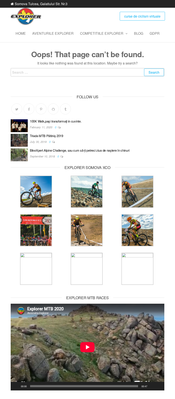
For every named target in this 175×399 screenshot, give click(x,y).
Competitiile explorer (101, 33)
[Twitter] (16, 108)
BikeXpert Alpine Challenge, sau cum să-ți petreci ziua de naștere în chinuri (79, 150)
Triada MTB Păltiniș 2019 (46, 135)
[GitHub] (53, 108)
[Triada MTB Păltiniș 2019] (19, 139)
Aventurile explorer (53, 33)
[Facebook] (28, 108)
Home (21, 33)
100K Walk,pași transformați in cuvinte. (55, 121)
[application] (87, 347)
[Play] (16, 386)
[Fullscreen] (159, 386)
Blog (138, 33)
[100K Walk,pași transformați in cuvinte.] (19, 125)
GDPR (155, 33)
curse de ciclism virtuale (142, 16)
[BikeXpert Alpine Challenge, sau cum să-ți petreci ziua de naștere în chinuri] (19, 154)
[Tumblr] (65, 108)
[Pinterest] (41, 108)
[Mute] (152, 386)
